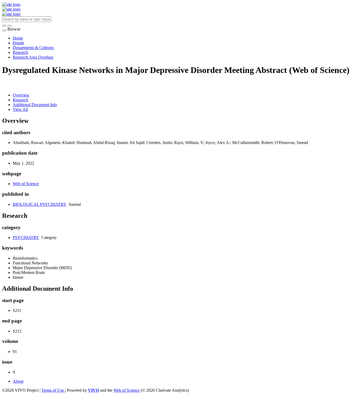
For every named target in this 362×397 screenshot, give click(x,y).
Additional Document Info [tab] (35, 104)
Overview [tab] (21, 95)
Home (18, 38)
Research (20, 52)
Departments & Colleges (33, 47)
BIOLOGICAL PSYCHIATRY (40, 204)
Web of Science (26, 183)
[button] (4, 26)
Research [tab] (20, 100)
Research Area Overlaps (33, 57)
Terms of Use (53, 390)
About (18, 381)
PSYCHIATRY (26, 237)
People (18, 43)
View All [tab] (20, 109)
